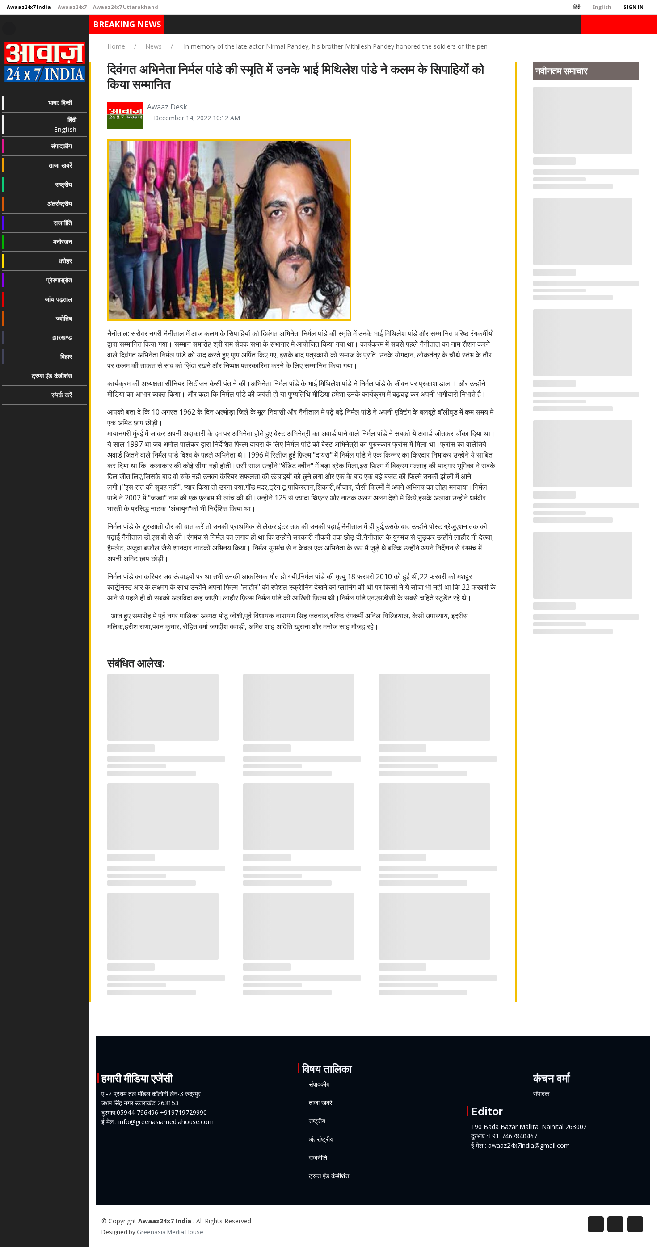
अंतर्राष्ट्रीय (321, 1139)
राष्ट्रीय (317, 1121)
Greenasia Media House (170, 1232)
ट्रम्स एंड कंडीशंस (329, 1176)
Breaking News (127, 24)
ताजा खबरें (320, 1103)
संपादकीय (319, 1084)
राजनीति (318, 1158)
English (601, 7)
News (153, 46)
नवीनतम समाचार (561, 71)
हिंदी (576, 7)
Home (116, 46)
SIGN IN (633, 7)
